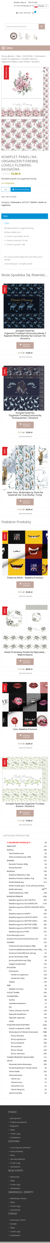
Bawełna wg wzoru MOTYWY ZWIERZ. (24, 928)
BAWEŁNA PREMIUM (15, 896)
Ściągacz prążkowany (17, 964)
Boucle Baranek (15, 867)
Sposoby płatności (17, 1159)
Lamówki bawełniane (17, 1003)
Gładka (12, 982)
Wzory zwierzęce (18, 1053)
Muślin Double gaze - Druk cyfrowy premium (26, 885)
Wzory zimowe (17, 1050)
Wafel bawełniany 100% (18, 893)
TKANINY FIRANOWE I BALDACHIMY (20, 1057)
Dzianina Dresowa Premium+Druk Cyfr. (22, 939)
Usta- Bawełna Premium (25, 729)
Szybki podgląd (26, 357)
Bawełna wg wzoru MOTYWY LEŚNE (23, 924)
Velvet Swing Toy (18, 1089)
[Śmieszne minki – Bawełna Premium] (25, 553)
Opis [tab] (5, 216)
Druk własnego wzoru (16, 935)
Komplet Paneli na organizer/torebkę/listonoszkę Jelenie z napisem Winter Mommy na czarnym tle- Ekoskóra (25, 335)
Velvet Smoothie (15, 1093)
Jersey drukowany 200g (18, 956)
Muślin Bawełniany (16, 882)
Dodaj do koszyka (22, 189)
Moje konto (14, 1177)
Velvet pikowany (15, 1075)
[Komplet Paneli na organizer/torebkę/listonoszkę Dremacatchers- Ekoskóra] (25, 388)
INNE (9, 985)
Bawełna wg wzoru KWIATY (20, 913)
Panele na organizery (10, 59)
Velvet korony (16, 1082)
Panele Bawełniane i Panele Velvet (23, 1068)
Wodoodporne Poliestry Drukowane (23, 1032)
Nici (10, 1007)
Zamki (11, 1021)
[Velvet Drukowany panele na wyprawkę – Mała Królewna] (25, 627)
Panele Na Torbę (17, 978)
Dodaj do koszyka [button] (26, 345)
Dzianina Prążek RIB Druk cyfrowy (22, 953)
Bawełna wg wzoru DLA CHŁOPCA (22, 900)
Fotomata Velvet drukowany (20, 1064)
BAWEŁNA (11, 871)
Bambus (10, 850)
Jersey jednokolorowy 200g (20, 960)
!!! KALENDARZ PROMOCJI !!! (18, 842)
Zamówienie (15, 1137)
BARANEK (10, 860)
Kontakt (13, 1224)
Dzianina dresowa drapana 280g (22, 946)
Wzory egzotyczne (18, 1039)
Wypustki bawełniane (17, 1014)
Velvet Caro (15, 1078)
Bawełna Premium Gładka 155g (21, 878)
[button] (44, 71)
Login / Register (24, 13)
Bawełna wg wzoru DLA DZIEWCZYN (23, 903)
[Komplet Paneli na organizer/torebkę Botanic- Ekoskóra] (25, 779)
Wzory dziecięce (17, 1035)
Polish (41, 6)
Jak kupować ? (16, 1118)
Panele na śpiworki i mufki (19, 1028)
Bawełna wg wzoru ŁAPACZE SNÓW (23, 917)
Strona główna (7, 56)
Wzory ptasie (16, 1046)
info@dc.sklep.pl (20, 2)
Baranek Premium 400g (18, 864)
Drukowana (40, 56)
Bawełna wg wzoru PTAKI (19, 931)
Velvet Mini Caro (17, 1086)
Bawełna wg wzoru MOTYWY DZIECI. (23, 921)
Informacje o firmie (17, 1220)
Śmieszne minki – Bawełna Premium (25, 577)
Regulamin (14, 1126)
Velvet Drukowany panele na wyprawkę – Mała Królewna (25, 653)
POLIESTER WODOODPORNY (18, 1025)
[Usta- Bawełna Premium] (25, 704)
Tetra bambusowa (16, 853)
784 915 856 (32, 2)
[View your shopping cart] (33, 12)
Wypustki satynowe (17, 1017)
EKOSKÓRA (28, 56)
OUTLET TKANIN (29, 202)
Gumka (12, 1000)
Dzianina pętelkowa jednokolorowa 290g (25, 949)
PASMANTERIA (12, 996)
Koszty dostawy (16, 1151)
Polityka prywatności (18, 1122)
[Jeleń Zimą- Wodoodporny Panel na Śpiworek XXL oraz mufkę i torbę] (25, 467)
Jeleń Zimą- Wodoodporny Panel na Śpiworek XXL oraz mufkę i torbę (25, 493)
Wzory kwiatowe (17, 1043)
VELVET (10, 1060)
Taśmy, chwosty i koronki (19, 1010)
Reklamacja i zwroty (18, 1198)
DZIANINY (10, 942)
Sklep (18, 56)
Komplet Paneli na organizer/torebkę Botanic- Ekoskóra (25, 805)
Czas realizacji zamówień (20, 1147)
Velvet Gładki (14, 1071)
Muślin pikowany (15, 889)
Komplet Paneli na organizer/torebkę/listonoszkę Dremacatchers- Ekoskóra (25, 415)
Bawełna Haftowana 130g (19, 875)
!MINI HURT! (11, 846)
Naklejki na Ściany (16, 989)
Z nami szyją (15, 1133)
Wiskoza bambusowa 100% (20, 857)
